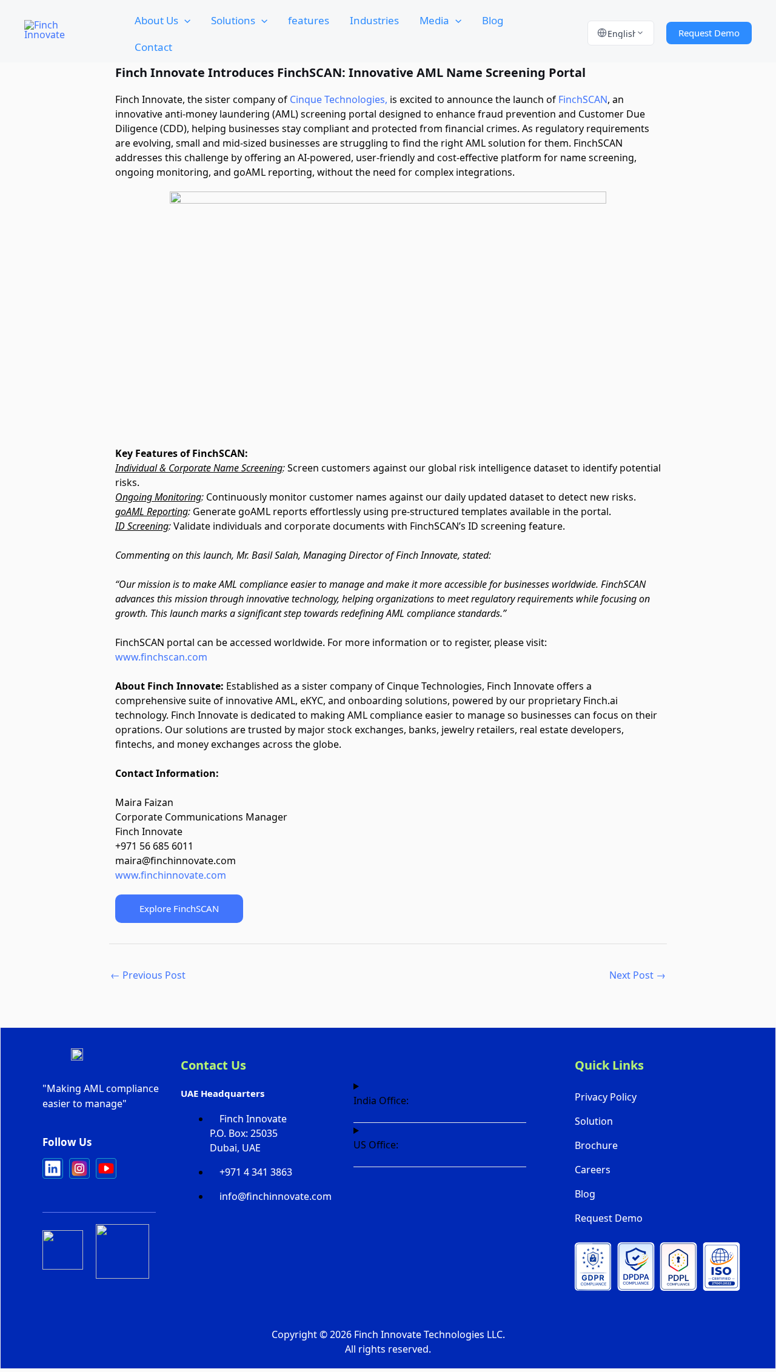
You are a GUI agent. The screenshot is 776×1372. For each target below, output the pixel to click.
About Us (156, 20)
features (308, 20)
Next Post (637, 975)
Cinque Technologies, (338, 99)
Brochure (596, 1145)
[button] (184, 21)
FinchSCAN (582, 99)
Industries (374, 20)
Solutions (233, 20)
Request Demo (609, 1218)
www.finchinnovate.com (170, 875)
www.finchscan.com (161, 657)
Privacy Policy (606, 1097)
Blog (492, 20)
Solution (594, 1121)
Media (434, 20)
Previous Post (148, 975)
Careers (592, 1169)
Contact (153, 47)
